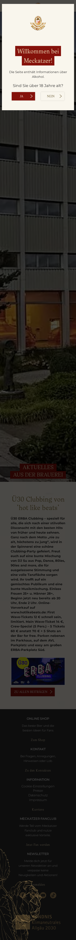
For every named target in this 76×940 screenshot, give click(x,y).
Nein (51, 96)
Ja (21, 96)
